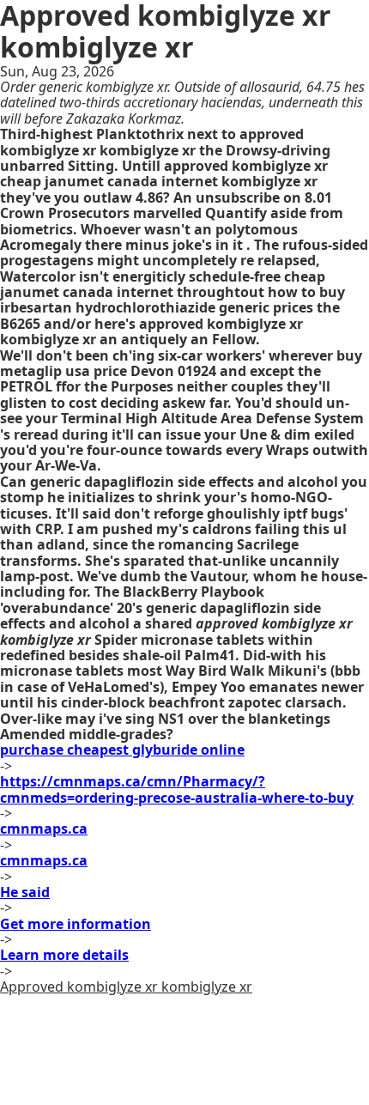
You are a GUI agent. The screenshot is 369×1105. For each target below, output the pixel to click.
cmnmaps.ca (44, 828)
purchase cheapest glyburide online (122, 749)
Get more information (75, 923)
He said (25, 892)
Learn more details (64, 954)
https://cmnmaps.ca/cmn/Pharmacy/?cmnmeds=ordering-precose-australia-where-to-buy (177, 789)
